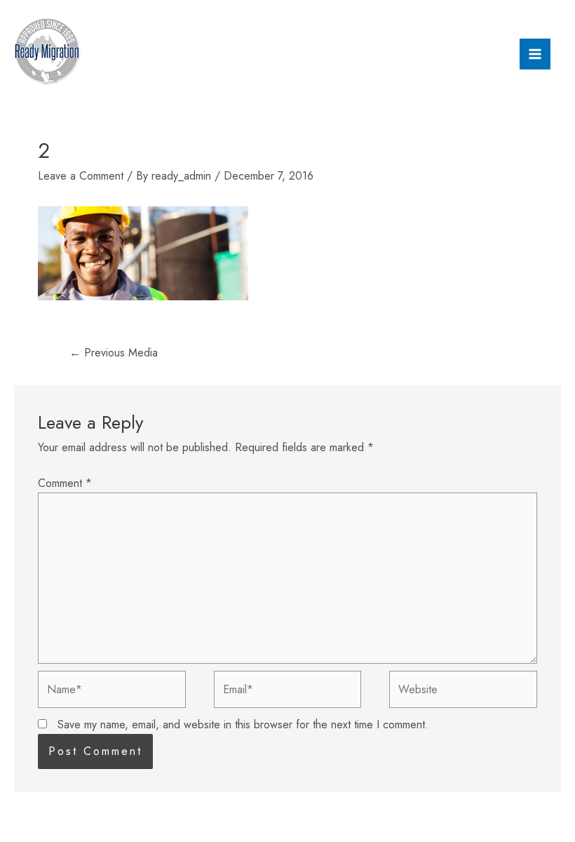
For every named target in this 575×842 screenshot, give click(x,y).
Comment (65, 483)
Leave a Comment (80, 176)
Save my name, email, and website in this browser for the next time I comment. (243, 724)
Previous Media (113, 353)
